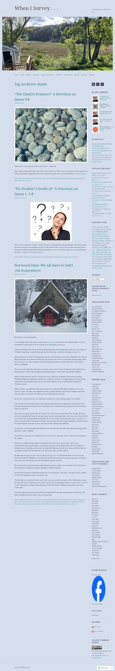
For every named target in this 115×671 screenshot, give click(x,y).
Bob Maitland (62, 502)
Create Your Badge (97, 604)
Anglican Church (24, 499)
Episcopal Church (23, 504)
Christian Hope (97, 234)
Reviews (84, 75)
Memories (36, 75)
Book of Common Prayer (36, 499)
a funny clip (51, 342)
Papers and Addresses (47, 75)
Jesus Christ (49, 178)
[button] (51, 135)
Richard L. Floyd (96, 575)
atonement (100, 227)
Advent (94, 227)
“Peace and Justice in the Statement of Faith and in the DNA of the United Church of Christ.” (102, 159)
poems (105, 257)
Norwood (34, 504)
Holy (44, 178)
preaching (99, 259)
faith (19, 180)
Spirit (54, 178)
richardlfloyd (103, 96)
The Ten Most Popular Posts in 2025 (102, 155)
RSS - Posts (97, 626)
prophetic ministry (107, 259)
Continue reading (80, 173)
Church (75, 499)
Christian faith (27, 178)
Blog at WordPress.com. (22, 667)
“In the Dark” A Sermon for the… (106, 120)
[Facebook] (97, 84)
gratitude (45, 257)
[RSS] (93, 84)
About (22, 75)
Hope (93, 252)
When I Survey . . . (36, 8)
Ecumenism (103, 245)
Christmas (107, 238)
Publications (68, 75)
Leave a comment (26, 180)
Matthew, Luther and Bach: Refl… (105, 99)
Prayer (94, 259)
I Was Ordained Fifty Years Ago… (106, 113)
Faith (36, 178)
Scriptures (100, 261)
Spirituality (60, 178)
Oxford (43, 502)
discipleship (96, 245)
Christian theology (103, 236)
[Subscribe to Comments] (92, 631)
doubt (32, 178)
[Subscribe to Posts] (92, 626)
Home (16, 75)
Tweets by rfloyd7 (97, 295)
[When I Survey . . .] (57, 43)
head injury (105, 250)
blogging (108, 229)
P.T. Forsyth (95, 257)
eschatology (95, 247)
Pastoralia (59, 75)
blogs (93, 232)
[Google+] (102, 84)
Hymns (29, 75)
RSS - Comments (98, 631)
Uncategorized (97, 266)
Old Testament (108, 254)
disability (107, 243)
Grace (40, 178)
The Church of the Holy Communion (56, 504)
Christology (95, 241)
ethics (100, 247)
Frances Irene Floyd (30, 502)
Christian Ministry (57, 499)
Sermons (91, 75)
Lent (97, 254)
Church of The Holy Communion (75, 502)
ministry (101, 254)
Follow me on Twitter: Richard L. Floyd (101, 288)
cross (102, 243)
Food (109, 247)
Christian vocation (67, 499)
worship (100, 268)
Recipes (77, 75)
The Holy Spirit (67, 178)
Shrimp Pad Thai (96, 153)
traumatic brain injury (100, 263)
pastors (101, 257)
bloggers (103, 229)
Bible (21, 178)
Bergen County (54, 502)
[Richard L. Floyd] (98, 602)
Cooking (98, 243)
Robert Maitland (41, 504)
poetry (110, 257)
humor (98, 252)
